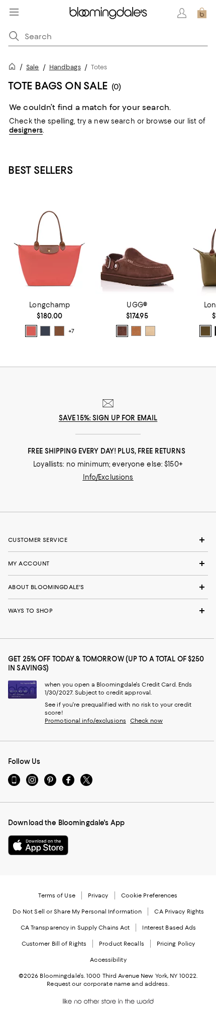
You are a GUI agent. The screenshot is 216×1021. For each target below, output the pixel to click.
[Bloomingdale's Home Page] (108, 13)
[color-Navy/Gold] (45, 331)
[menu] (14, 12)
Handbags (65, 67)
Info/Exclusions (108, 477)
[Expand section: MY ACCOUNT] (108, 563)
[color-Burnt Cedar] (122, 331)
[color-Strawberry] (31, 331)
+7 (71, 331)
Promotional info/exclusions (85, 720)
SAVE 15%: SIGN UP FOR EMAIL (108, 418)
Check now (146, 720)
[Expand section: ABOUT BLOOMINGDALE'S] (108, 587)
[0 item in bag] (202, 13)
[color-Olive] (205, 331)
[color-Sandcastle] (150, 331)
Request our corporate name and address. (108, 983)
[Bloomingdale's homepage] (14, 68)
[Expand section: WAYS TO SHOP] (108, 610)
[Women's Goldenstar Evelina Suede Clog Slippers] (137, 244)
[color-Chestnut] (136, 331)
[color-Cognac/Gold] (59, 331)
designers (26, 130)
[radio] (31, 330)
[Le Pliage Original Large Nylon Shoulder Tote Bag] (49, 244)
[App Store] (38, 845)
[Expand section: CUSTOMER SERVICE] (108, 539)
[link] (49, 318)
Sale (32, 67)
